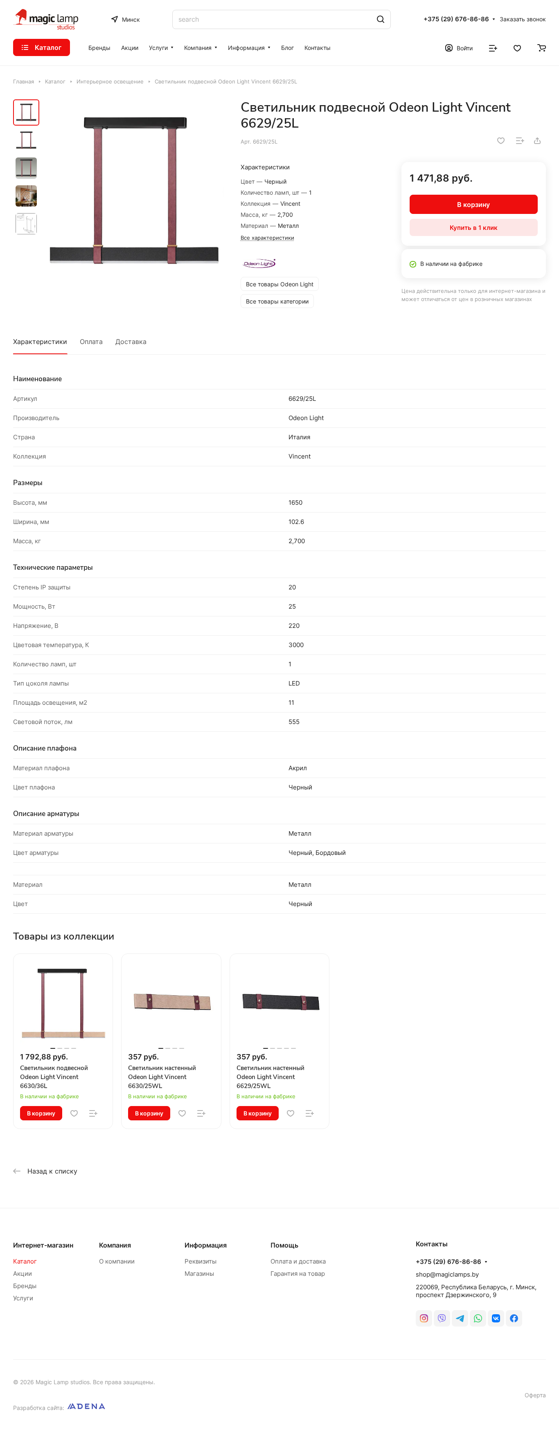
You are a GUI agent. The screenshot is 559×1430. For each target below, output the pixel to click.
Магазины (199, 1273)
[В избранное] (500, 140)
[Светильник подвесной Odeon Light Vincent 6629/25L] (134, 191)
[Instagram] (424, 1318)
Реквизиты (200, 1261)
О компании (117, 1261)
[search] (380, 19)
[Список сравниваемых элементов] (493, 47)
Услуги (23, 1298)
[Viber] (442, 1318)
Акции (22, 1273)
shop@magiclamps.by (447, 1274)
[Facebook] (514, 1318)
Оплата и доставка (298, 1261)
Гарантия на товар (297, 1273)
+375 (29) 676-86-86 (456, 19)
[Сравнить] (520, 140)
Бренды (24, 1286)
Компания (115, 1245)
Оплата (91, 341)
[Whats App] (478, 1318)
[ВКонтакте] (496, 1318)
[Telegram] (460, 1318)
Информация (206, 1245)
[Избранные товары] (517, 47)
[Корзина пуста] (541, 47)
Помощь (284, 1245)
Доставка (131, 341)
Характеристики (40, 341)
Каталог (25, 1261)
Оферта (535, 1395)
